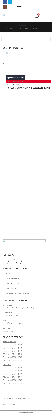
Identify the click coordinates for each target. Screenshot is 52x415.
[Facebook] (5, 2)
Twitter (12, 261)
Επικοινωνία (39, 3)
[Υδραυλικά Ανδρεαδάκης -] (9, 15)
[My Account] (32, 16)
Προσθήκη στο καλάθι (15, 77)
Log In (19, 7)
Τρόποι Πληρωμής (12, 288)
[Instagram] (5, 7)
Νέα (30, 3)
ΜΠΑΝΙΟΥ (10, 84)
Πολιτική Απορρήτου (13, 278)
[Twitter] (10, 2)
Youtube (19, 261)
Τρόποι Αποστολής (12, 283)
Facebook (6, 261)
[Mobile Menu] (46, 15)
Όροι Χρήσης (10, 273)
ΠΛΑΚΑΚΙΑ (19, 84)
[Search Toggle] (26, 16)
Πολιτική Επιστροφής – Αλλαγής (17, 293)
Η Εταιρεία (21, 3)
